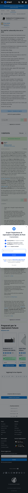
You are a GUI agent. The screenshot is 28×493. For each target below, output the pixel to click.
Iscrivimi (14, 255)
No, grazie (14, 265)
